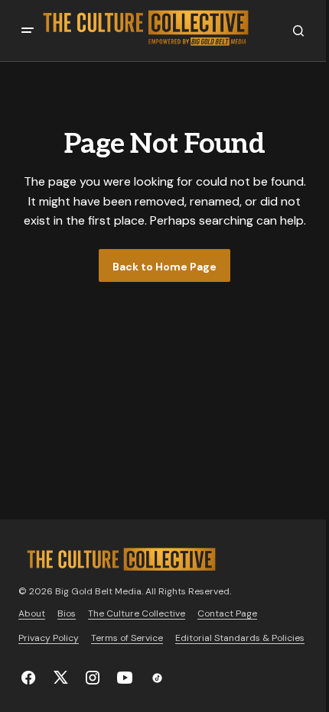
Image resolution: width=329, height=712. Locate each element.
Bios (66, 613)
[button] (27, 30)
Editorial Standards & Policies (240, 638)
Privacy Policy (48, 638)
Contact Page (227, 613)
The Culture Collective (136, 613)
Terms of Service (127, 638)
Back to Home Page (164, 266)
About (31, 613)
